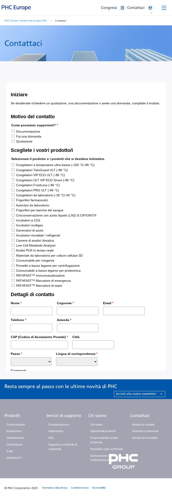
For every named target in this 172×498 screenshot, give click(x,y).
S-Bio (9, 451)
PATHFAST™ (14, 458)
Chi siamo (97, 415)
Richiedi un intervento (145, 431)
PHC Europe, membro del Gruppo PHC (25, 20)
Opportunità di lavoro (103, 431)
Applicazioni (55, 431)
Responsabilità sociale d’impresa (104, 440)
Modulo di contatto (143, 424)
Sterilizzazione (15, 437)
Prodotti (12, 415)
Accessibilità (98, 487)
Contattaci (140, 415)
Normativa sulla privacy (55, 487)
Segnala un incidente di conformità (62, 447)
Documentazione (58, 424)
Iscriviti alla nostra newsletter (139, 393)
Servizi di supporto (63, 415)
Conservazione (15, 424)
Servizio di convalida (144, 437)
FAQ (51, 437)
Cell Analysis (14, 444)
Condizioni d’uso (80, 487)
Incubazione (14, 431)
